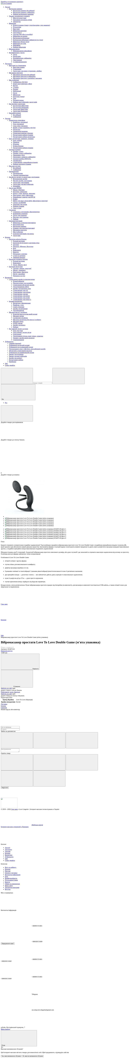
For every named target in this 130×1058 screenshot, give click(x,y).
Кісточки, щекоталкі (20, 192)
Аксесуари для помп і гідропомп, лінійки (27, 71)
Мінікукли (16, 95)
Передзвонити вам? (8, 943)
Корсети (16, 252)
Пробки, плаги (18, 151)
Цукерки (16, 144)
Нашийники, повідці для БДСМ (24, 197)
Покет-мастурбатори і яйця (22, 84)
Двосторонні (17, 60)
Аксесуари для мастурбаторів (23, 184)
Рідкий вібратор (18, 281)
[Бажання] (65, 431)
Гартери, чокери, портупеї (22, 268)
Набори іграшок (18, 206)
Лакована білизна (19, 257)
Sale (6, 363)
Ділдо (15, 54)
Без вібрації (17, 115)
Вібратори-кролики (20, 31)
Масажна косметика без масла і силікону (27, 319)
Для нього (8, 64)
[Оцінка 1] (17, 762)
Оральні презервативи (20, 175)
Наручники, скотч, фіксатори (23, 195)
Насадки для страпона (20, 217)
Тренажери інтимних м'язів (22, 20)
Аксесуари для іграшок (21, 182)
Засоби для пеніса (19, 325)
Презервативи (18, 173)
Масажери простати (20, 230)
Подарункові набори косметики (24, 137)
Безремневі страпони (20, 213)
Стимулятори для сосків (21, 298)
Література (17, 21)
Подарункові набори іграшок (23, 135)
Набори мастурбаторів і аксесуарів (25, 102)
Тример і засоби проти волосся (23, 338)
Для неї (7, 7)
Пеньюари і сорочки (20, 254)
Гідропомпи (17, 69)
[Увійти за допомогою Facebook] (17, 740)
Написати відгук (6, 651)
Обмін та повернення (12, 884)
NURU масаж (17, 323)
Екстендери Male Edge (21, 106)
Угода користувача (11, 880)
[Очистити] (69, 376)
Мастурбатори (18, 232)
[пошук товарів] (17, 376)
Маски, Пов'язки (19, 190)
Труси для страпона (20, 215)
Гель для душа (18, 330)
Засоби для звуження (20, 309)
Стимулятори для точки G (22, 299)
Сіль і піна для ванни (20, 126)
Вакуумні (16, 29)
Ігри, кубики (17, 140)
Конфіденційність (11, 878)
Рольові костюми (19, 241)
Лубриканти (9, 341)
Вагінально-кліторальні (21, 38)
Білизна (7, 237)
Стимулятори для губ (20, 290)
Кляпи (15, 199)
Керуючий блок (18, 224)
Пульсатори (17, 27)
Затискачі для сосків (20, 204)
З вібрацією (17, 117)
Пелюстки (16, 129)
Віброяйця (16, 45)
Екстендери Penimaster (21, 107)
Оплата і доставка (11, 873)
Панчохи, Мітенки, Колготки (23, 246)
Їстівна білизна (18, 146)
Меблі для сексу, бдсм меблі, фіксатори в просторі (30, 201)
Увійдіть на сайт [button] (6, 688)
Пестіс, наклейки (19, 274)
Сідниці (15, 87)
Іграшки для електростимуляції (24, 228)
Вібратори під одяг (19, 43)
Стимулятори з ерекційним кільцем (25, 162)
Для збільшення (18, 310)
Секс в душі (17, 208)
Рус (6, 403)
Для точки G (17, 32)
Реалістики (17, 56)
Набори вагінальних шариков (23, 14)
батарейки (16, 186)
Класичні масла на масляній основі (25, 314)
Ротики (15, 89)
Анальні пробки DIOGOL (22, 159)
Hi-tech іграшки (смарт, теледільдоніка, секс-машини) (31, 25)
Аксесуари (16, 235)
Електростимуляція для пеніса (23, 234)
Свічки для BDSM (19, 202)
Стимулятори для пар (20, 294)
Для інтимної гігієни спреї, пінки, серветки (28, 336)
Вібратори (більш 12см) (21, 42)
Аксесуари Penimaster (20, 111)
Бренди (7, 882)
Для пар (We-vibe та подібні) (23, 34)
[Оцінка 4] (17, 778)
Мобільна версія (37, 825)
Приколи (16, 142)
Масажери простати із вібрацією (24, 76)
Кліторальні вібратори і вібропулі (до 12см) (28, 40)
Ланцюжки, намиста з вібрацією (24, 157)
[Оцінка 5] (49, 778)
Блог (6, 876)
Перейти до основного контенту (12, 2)
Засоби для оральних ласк (22, 288)
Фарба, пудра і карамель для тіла (24, 128)
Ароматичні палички (20, 131)
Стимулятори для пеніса (21, 296)
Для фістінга (17, 160)
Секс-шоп (14, 809)
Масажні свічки (18, 316)
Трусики (16, 245)
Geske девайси (10, 365)
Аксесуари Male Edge (20, 109)
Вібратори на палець (20, 36)
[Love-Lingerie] (9, 807)
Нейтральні (17, 91)
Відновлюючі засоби (20, 179)
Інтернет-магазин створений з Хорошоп (15, 827)
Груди (15, 93)
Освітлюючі (17, 334)
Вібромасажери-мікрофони (22, 51)
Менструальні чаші (19, 18)
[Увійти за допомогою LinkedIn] (82, 740)
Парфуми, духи (18, 305)
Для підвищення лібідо (21, 287)
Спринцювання (18, 340)
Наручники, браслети (20, 272)
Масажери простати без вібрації (24, 74)
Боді (14, 248)
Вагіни (15, 85)
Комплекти (17, 250)
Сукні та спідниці (19, 256)
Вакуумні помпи (19, 67)
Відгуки (7, 889)
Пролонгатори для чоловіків (23, 283)
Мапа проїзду (5, 1029)
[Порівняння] (17, 413)
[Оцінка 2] (49, 762)
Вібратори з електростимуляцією (24, 223)
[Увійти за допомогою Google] (49, 740)
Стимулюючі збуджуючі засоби (23, 285)
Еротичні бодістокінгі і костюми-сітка (26, 243)
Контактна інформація (12, 875)
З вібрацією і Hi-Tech (20, 82)
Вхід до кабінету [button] (10, 867)
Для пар (7, 118)
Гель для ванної (18, 124)
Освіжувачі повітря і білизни (23, 133)
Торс (14, 98)
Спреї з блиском (18, 307)
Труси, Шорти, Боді (20, 265)
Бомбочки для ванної (20, 122)
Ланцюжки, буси (19, 155)
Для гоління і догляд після (22, 332)
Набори (15, 219)
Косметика (8, 277)
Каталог (7, 869)
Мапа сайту (9, 886)
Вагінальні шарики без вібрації (23, 10)
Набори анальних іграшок (22, 164)
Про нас (7, 871)
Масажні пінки (18, 321)
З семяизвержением (20, 62)
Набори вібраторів (19, 47)
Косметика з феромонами (22, 303)
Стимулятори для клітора (21, 292)
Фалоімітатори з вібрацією (22, 58)
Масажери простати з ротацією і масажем (27, 78)
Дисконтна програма (12, 887)
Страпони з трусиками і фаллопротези (26, 212)
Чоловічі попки (18, 100)
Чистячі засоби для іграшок (22, 181)
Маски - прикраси (19, 270)
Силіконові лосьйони (20, 318)
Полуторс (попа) (18, 96)
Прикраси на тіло (19, 276)
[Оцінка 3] (82, 762)
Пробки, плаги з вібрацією (22, 153)
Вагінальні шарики (19, 226)
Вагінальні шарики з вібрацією (23, 12)
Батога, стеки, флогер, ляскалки (24, 193)
